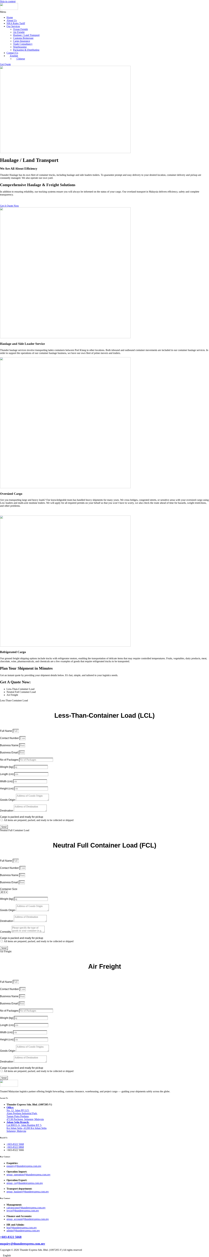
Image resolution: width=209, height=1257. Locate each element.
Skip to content (8, 1)
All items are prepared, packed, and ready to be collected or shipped (38, 820)
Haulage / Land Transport (26, 35)
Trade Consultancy (22, 44)
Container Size (8, 889)
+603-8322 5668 (11, 1237)
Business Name (9, 745)
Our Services (13, 26)
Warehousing (20, 47)
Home (10, 17)
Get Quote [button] (5, 64)
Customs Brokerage (23, 38)
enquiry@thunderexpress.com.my (22, 1243)
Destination (7, 810)
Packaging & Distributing (26, 49)
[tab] (108, 689)
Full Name (6, 731)
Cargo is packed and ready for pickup (21, 816)
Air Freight (18, 32)
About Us (12, 20)
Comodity (6, 931)
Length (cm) (7, 774)
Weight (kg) (7, 767)
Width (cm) (6, 781)
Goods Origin (8, 799)
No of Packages (9, 759)
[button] (104, 11)
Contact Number (10, 738)
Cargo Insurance (21, 41)
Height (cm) (7, 788)
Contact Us (12, 52)
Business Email (9, 752)
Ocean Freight (20, 29)
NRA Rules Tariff (16, 23)
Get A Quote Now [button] (9, 205)
